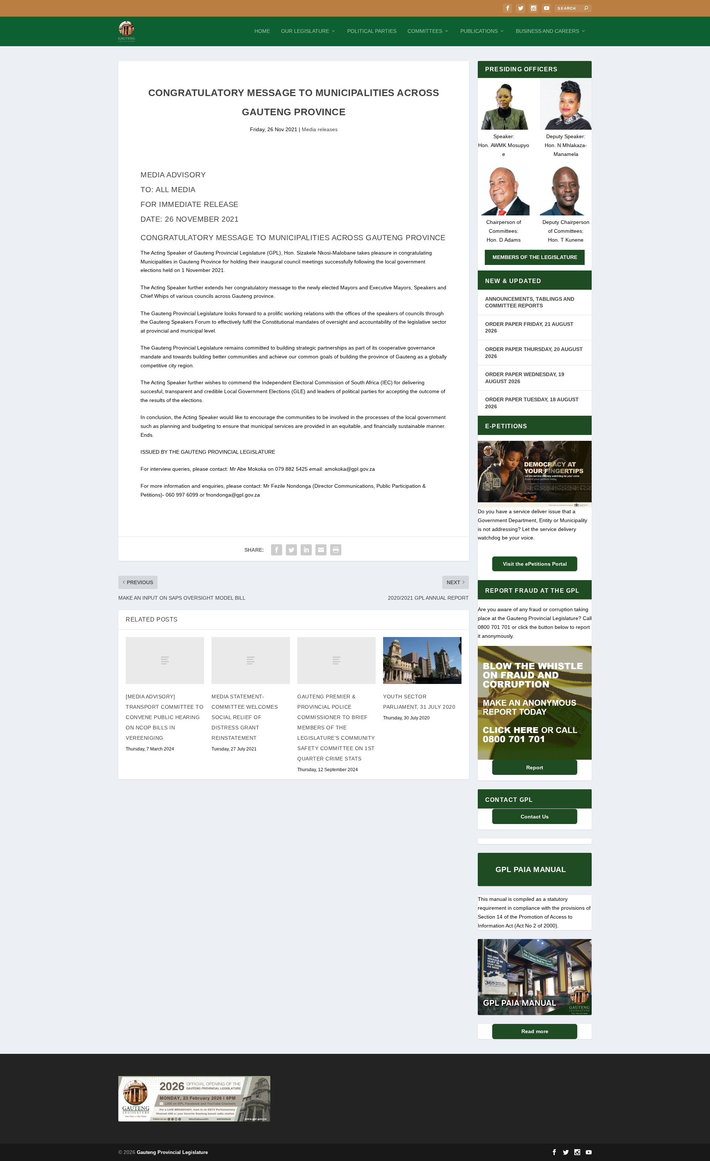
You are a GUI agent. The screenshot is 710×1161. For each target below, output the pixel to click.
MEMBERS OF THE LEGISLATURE (535, 257)
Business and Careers (547, 31)
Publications (479, 31)
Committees (425, 31)
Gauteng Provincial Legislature (172, 1152)
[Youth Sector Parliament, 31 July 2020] (422, 660)
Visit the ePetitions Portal (535, 564)
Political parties (371, 31)
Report (534, 767)
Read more (534, 1031)
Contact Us (535, 817)
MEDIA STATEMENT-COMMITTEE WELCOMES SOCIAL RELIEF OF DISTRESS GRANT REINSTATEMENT (245, 717)
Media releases (320, 129)
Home (262, 31)
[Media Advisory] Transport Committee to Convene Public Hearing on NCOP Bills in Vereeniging (164, 717)
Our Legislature (305, 31)
